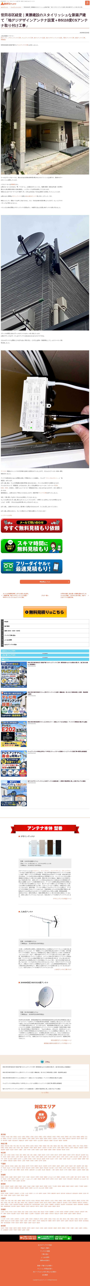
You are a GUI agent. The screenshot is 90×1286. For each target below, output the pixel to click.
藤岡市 (26, 1188)
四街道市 (46, 1168)
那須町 (80, 1193)
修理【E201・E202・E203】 (12, 630)
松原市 (41, 1202)
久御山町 (77, 1211)
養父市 (34, 1222)
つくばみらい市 (29, 1179)
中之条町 (11, 1188)
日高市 (15, 1158)
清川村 (67, 1149)
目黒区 (40, 1136)
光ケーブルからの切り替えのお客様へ (45, 1272)
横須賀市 (26, 1147)
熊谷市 (43, 1155)
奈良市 (2, 1228)
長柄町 (70, 1169)
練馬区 (82, 1136)
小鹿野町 (5, 1160)
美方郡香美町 (7, 1222)
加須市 (68, 1155)
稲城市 (31, 1140)
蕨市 (29, 1157)
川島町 (60, 1158)
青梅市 (33, 1138)
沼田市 (6, 1188)
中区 (15, 1146)
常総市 (4, 1179)
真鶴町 (54, 1149)
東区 (19, 1202)
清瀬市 (9, 1140)
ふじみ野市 (24, 1158)
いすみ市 (5, 1169)
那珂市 (52, 1179)
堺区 (16, 1202)
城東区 (19, 1200)
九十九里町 (38, 1169)
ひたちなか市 (83, 1179)
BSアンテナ (4, 37)
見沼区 (13, 1155)
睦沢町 (57, 1169)
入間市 (37, 1157)
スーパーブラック (55, 870)
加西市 (2, 1220)
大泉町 (16, 1186)
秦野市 (62, 1147)
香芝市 (59, 1228)
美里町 (15, 1160)
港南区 (44, 1146)
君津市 (33, 1168)
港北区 (36, 1146)
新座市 (54, 1157)
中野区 (58, 1136)
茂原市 (58, 1166)
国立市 (78, 1138)
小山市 (26, 1193)
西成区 (68, 1200)
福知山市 (57, 1213)
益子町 (14, 1195)
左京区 (31, 1211)
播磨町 (50, 1220)
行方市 (56, 1179)
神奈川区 (7, 1146)
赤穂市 (29, 1222)
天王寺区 (83, 1200)
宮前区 (6, 1147)
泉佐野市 (63, 1204)
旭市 (75, 1166)
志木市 (45, 1157)
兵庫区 (50, 1219)
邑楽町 (20, 1186)
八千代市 (13, 1168)
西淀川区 (74, 1200)
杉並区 (62, 1136)
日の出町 (56, 1140)
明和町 (46, 1188)
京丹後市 (66, 1211)
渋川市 (50, 1186)
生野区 (64, 1200)
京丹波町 (71, 1211)
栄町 (15, 1169)
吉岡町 (51, 1188)
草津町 (45, 1186)
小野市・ (30, 1220)
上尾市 (17, 1157)
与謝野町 (51, 1211)
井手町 (61, 1211)
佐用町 (45, 1219)
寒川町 (16, 1149)
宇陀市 (15, 1230)
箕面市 (18, 1206)
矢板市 (26, 1195)
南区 (18, 1146)
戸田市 (33, 1157)
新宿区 (15, 1136)
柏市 (83, 1166)
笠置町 (61, 1213)
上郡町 (26, 1219)
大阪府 (3, 1198)
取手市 (47, 1179)
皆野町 (83, 1158)
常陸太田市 (70, 1179)
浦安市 (41, 1168)
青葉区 (65, 1146)
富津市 (37, 1168)
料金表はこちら (45, 582)
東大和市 (5, 1140)
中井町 (28, 1149)
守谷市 (14, 1180)
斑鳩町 (19, 1228)
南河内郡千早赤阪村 (18, 1204)
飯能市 (64, 1155)
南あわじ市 (7, 1220)
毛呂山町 (39, 1158)
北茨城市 (63, 1177)
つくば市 (22, 1179)
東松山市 (78, 1155)
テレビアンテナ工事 (27, 37)
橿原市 (33, 1228)
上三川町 (22, 1193)
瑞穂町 (51, 1140)
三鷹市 (28, 1138)
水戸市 (5, 1180)
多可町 (13, 1220)
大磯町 (20, 1149)
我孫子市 (19, 1168)
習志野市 (79, 1166)
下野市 (48, 1193)
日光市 (84, 1193)
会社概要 (45, 1275)
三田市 (12, 1219)
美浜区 (23, 1166)
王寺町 (41, 1228)
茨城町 (10, 1177)
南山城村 (13, 1213)
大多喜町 (79, 1169)
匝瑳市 (78, 1168)
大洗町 (27, 1177)
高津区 (85, 1146)
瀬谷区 (55, 1146)
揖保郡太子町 (44, 1220)
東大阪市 (37, 1202)
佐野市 (40, 1193)
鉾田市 (9, 1180)
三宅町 (67, 1228)
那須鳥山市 (69, 1193)
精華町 (65, 1213)
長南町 (74, 1169)
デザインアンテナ (17, 196)
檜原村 (60, 1140)
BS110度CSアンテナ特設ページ (61, 1040)
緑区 (51, 1146)
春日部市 (83, 1155)
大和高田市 (5, 1230)
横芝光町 (48, 1169)
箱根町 (50, 1149)
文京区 (19, 1136)
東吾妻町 (22, 1188)
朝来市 (58, 1220)
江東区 (32, 1136)
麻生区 (10, 1147)
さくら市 (36, 1193)
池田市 (54, 1202)
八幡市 (4, 1213)
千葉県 (3, 1164)
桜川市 (79, 1177)
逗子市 (54, 1147)
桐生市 (41, 1186)
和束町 (22, 1213)
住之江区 (28, 1200)
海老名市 (81, 1147)
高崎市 (67, 1186)
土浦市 (35, 1179)
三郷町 (72, 1228)
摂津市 (2, 1204)
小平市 (59, 1138)
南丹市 (8, 1213)
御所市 (15, 1228)
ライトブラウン (45, 870)
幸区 (78, 1146)
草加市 (21, 1157)
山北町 (41, 1149)
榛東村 (63, 1186)
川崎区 (74, 1146)
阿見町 (2, 1177)
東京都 (3, 1134)
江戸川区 (9, 1138)
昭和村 (59, 1186)
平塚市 (31, 1147)
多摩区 (2, 1147)
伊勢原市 (76, 1147)
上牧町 (76, 1228)
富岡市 (2, 1188)
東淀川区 (47, 1200)
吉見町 (64, 1158)
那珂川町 (63, 1193)
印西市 (60, 1168)
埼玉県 (3, 1153)
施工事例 (6, 626)
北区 (70, 1136)
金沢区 (32, 1146)
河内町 (41, 1177)
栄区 (59, 1146)
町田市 (50, 1138)
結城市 (18, 1180)
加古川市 (81, 1219)
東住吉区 (38, 1200)
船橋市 (36, 1166)
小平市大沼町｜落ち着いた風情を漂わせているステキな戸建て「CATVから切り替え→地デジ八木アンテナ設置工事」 (73, 595)
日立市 (64, 1179)
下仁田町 (55, 1186)
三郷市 (80, 1157)
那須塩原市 (75, 1193)
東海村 (39, 1179)
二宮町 (24, 1149)
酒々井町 (10, 1169)
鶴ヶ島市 (10, 1158)
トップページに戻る (6, 515)
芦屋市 (13, 1222)
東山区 (35, 1211)
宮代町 (32, 1160)
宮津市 (42, 1213)
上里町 (23, 1160)
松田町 (37, 1149)
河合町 (37, 1228)
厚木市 (67, 1147)
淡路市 (66, 1220)
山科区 (26, 1211)
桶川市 (58, 1157)
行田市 (52, 1155)
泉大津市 (13, 1206)
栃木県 (3, 1191)
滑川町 (47, 1158)
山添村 (23, 1230)
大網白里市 (32, 1169)
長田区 (72, 1219)
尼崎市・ (35, 1220)
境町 (76, 1177)
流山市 (8, 1168)
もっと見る (45, 1092)
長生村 (61, 1169)
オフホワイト (36, 870)
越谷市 (25, 1157)
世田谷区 (49, 1136)
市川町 (38, 1220)
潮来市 (15, 1177)
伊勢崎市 (7, 1186)
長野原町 (17, 1188)
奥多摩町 (65, 1140)
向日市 (18, 1213)
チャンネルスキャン (51, 478)
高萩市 (13, 1179)
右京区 (15, 1211)
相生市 (76, 1220)
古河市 (67, 1177)
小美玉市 (32, 1177)
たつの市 (3, 1219)
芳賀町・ (6, 1195)
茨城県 (3, 1175)
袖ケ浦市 (51, 1168)
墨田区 (27, 1136)
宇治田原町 (37, 1213)
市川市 (32, 1166)
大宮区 (8, 1155)
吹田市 (42, 1204)
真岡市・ (10, 1195)
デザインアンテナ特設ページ (62, 898)
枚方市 (45, 1202)
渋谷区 (54, 1136)
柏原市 (50, 1202)
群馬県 (3, 1184)
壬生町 (18, 1195)
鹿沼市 (31, 1193)
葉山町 (12, 1149)
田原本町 (50, 1228)
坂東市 (60, 1179)
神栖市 (58, 1177)
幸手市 (5, 1158)
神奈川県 (4, 1143)
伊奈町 (29, 1158)
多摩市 (26, 1140)
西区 (11, 1146)
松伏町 (44, 1160)
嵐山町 (52, 1158)
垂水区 (64, 1219)
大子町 (8, 1179)
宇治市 (46, 1211)
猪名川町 (71, 1220)
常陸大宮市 (76, 1179)
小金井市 (55, 1138)
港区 (11, 1136)
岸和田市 (85, 1202)
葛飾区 (4, 1138)
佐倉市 (66, 1166)
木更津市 (45, 1166)
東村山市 (68, 1138)
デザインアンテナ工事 (14, 37)
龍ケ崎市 (23, 1180)
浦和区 (24, 1155)
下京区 (6, 1211)
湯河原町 (59, 1149)
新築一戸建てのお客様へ (45, 1265)
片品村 (28, 1186)
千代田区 (3, 1136)
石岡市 (6, 1177)
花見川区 (7, 1166)
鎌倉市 (35, 1147)
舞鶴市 (74, 1213)
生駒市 (45, 1228)
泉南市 (75, 1204)
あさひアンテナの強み (10, 644)
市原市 (4, 1168)
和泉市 (46, 1204)
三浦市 (58, 1147)
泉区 (62, 1146)
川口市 (47, 1155)
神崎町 (18, 1169)
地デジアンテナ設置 (39, 37)
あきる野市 (40, 1140)
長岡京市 (79, 1213)
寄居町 (27, 1160)
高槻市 (54, 1206)
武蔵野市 (24, 1138)
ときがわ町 (74, 1158)
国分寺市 (74, 1138)
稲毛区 (12, 1166)
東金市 (71, 1166)
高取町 (63, 1228)
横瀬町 (79, 1158)
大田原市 (17, 1193)
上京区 (2, 1211)
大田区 (44, 1136)
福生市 (82, 1138)
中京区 (10, 1211)
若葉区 (16, 1166)
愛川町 (63, 1149)
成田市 (62, 1166)
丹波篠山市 (36, 1219)
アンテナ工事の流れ (10, 635)
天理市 (10, 1230)
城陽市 (26, 1213)
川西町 (27, 1230)
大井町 (33, 1149)
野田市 (54, 1166)
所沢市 (60, 1155)
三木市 (7, 1219)
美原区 (22, 1202)
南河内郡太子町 (27, 1204)
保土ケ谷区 (22, 1146)
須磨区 (76, 1219)
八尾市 (10, 1204)
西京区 (42, 1211)
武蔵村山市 (21, 1140)
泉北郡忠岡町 (69, 1204)
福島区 (60, 1200)
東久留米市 (15, 1140)
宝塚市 (25, 1220)
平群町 (6, 1228)
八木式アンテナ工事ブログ (62, 969)
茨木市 (27, 1206)
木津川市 (51, 1213)
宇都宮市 (11, 1193)
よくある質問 (8, 640)
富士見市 (76, 1157)
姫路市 (17, 1220)
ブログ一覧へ (45, 595)
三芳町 (34, 1158)
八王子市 (14, 1138)
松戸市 (50, 1166)
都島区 (78, 1200)
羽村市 (35, 1140)
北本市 (66, 1157)
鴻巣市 (8, 1157)
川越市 (39, 1155)
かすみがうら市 (52, 1177)
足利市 (2, 1193)
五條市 (80, 1228)
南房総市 (74, 1168)
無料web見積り (45, 1260)
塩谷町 (44, 1193)
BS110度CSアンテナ (31, 196)
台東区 (23, 1136)
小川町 (56, 1158)
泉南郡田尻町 (7, 1206)
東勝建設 (3, 39)
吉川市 (19, 1158)
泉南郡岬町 (80, 1204)
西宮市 (17, 1222)
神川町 (19, 1160)
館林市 (72, 1186)
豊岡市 (21, 1222)
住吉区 (33, 1200)
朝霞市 (41, 1157)
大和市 (71, 1147)
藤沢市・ (40, 1147)
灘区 (68, 1219)
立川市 (19, 1138)
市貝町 (6, 1193)
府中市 (37, 1138)
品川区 (36, 1136)
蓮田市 (84, 1157)
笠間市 (37, 1177)
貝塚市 (41, 1206)
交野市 (6, 1204)
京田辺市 (82, 1211)
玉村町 (76, 1186)
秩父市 (56, 1155)
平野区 (56, 1200)
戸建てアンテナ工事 (68, 37)
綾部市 (70, 1213)
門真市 (45, 1206)
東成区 (42, 1200)
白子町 (65, 1169)
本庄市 (73, 1155)
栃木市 (58, 1193)
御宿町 (83, 1169)
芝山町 (43, 1169)
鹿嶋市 (45, 1177)
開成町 (45, 1149)
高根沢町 (54, 1193)
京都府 (3, 1209)
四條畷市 (51, 1204)
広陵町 (10, 1228)
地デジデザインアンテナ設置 (54, 37)
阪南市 (50, 1206)
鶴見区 (2, 1146)
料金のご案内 (45, 1248)
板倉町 (12, 1186)
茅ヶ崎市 (50, 1147)
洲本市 (62, 1220)
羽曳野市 (23, 1206)
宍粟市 (21, 1220)
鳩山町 (68, 1158)
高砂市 (38, 1222)
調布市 (45, 1138)
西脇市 (25, 1222)
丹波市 (31, 1219)
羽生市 (4, 1157)
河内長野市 (57, 1204)
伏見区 (19, 1211)
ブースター (4, 471)
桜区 (21, 1155)
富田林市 (75, 1202)
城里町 (83, 1177)
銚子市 (27, 1166)
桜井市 (28, 1228)
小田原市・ (45, 1147)
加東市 (85, 1219)
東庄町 (26, 1169)
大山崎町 (31, 1213)
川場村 (33, 1186)
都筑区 (70, 1146)
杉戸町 (40, 1160)
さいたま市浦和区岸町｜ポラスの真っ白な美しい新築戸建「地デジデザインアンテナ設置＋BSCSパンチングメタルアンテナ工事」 (16, 595)
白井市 (64, 1168)
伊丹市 (41, 1219)
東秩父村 (10, 1160)
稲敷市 (19, 1177)
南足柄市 (3, 1149)
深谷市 (13, 1157)
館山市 (40, 1166)
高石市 (58, 1206)
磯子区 (27, 1146)
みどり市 (36, 1188)
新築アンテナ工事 (80, 37)
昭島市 (41, 1138)
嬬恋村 (85, 1186)
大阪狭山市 (31, 1202)
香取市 (82, 1168)
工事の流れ (45, 1254)
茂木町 (22, 1195)
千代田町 (81, 1186)
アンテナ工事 (42, 493)
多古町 (22, 1169)
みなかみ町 (41, 1188)
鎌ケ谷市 (28, 1168)
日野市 (63, 1138)
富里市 (68, 1168)
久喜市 (62, 1157)
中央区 (7, 1136)
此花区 (5, 1202)
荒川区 (74, 1136)
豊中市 (37, 1206)
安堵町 (19, 1230)
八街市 (56, 1168)
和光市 (50, 1157)
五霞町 (72, 1177)
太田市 (24, 1186)
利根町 (43, 1179)
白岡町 (36, 1160)
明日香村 (24, 1228)
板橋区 (78, 1136)
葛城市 (55, 1228)
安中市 (2, 1186)
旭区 (48, 1146)
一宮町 (53, 1169)
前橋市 (31, 1188)
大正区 (52, 1200)
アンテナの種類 (45, 1251)
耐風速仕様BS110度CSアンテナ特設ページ (57, 1043)
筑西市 (17, 1179)
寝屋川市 (80, 1202)
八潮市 (71, 1157)
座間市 (86, 1147)
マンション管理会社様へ (45, 1268)
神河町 (80, 1220)
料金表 (6, 621)
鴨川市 (23, 1168)
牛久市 (23, 1177)
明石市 (54, 1220)
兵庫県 (3, 1217)
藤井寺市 (32, 1206)
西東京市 (46, 1140)
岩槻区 (35, 1155)
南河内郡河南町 (36, 1204)
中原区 (81, 1146)
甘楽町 (37, 1186)
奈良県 (3, 1226)
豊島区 (66, 1136)
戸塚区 (40, 1146)
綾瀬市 (7, 1149)
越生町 (43, 1158)
